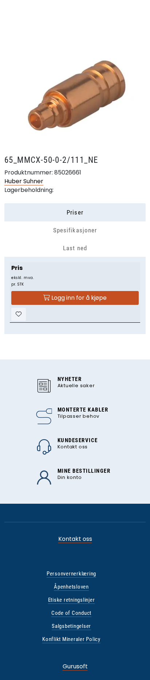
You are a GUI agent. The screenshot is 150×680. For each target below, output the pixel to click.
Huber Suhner (23, 181)
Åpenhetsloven (71, 586)
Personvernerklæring (71, 573)
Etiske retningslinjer (71, 600)
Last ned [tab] (75, 248)
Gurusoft (75, 666)
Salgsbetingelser (71, 626)
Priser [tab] (75, 212)
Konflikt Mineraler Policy (71, 639)
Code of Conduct (71, 613)
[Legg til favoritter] (18, 314)
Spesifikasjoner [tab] (74, 230)
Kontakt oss (75, 539)
